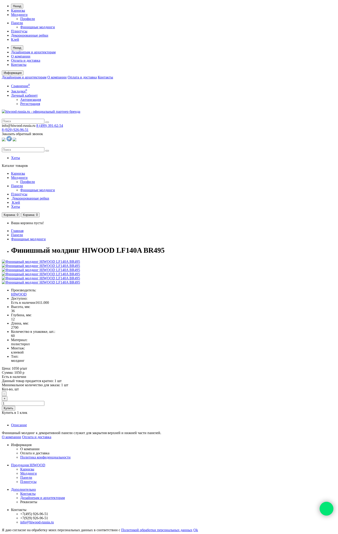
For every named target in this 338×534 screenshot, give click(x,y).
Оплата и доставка (25, 60)
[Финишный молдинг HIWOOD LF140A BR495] (41, 262)
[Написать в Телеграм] (9, 140)
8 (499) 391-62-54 (49, 126)
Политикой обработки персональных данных (156, 530)
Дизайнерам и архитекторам (33, 52)
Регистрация (30, 104)
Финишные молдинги (37, 27)
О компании (20, 56)
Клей (15, 39)
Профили (27, 19)
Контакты (18, 65)
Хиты (15, 158)
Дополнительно (23, 489)
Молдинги (19, 15)
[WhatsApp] (326, 509)
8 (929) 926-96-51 (15, 130)
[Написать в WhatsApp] (4, 140)
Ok (195, 530)
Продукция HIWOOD (28, 465)
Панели (17, 23)
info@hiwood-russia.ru (37, 522)
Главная (17, 231)
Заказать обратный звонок (22, 134)
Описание (19, 425)
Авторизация (30, 100)
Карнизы (18, 10)
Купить (8, 408)
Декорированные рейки (29, 35)
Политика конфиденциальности (45, 457)
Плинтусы (19, 31)
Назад (17, 6)
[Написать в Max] (14, 140)
